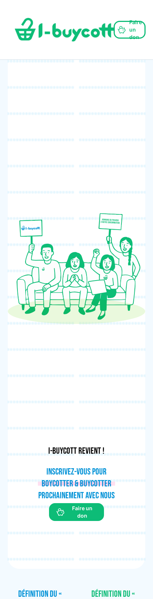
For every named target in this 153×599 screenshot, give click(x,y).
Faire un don (135, 30)
